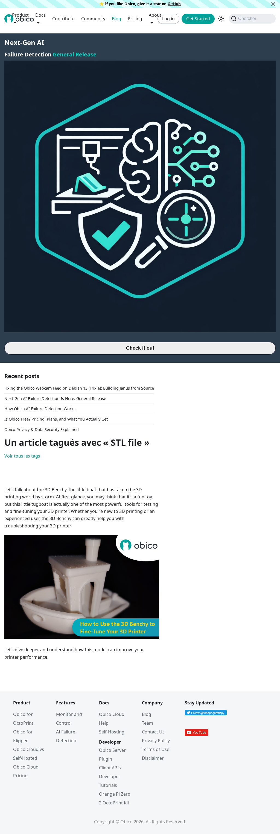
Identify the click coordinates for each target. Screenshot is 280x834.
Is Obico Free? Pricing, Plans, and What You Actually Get (56, 419)
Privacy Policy (156, 741)
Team (147, 723)
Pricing (135, 19)
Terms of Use (155, 749)
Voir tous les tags (22, 456)
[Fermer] (273, 4)
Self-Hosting (111, 732)
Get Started (198, 19)
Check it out (140, 348)
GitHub (174, 3)
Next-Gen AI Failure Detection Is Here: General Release (55, 398)
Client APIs (110, 768)
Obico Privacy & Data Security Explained (41, 429)
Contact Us (153, 732)
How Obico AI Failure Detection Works (39, 408)
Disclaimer (153, 758)
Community (93, 19)
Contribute (63, 19)
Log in (168, 19)
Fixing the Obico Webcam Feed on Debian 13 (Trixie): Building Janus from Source (79, 388)
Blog (116, 19)
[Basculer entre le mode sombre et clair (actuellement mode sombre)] (221, 18)
